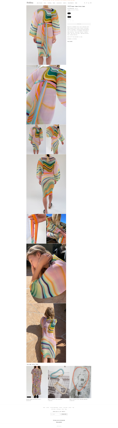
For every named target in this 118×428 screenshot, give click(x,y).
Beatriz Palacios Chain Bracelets (55, 399)
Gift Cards (53, 409)
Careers (70, 407)
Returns (60, 407)
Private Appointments (54, 407)
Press (63, 409)
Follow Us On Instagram (59, 420)
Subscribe (64, 414)
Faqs (73, 407)
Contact (47, 407)
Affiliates (59, 409)
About (44, 407)
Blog (66, 409)
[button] (85, 3)
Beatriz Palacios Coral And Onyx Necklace (78, 399)
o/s (69, 13)
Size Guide (69, 41)
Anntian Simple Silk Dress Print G (33, 399)
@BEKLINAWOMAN (59, 422)
